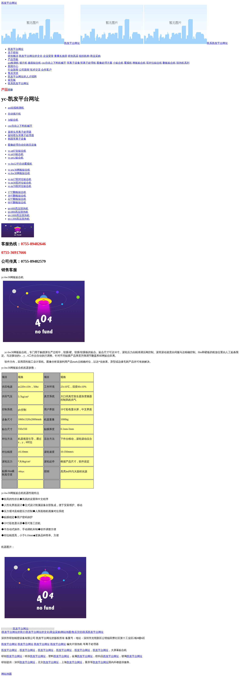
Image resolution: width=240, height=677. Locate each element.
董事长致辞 (60, 56)
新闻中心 (13, 66)
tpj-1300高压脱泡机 (19, 218)
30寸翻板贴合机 (17, 195)
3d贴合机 (13, 119)
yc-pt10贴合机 (16, 154)
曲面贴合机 (34, 62)
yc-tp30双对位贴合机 (19, 182)
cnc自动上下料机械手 (54, 62)
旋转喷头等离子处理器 (21, 135)
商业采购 (95, 56)
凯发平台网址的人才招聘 (22, 76)
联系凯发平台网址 (217, 43)
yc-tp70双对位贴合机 (19, 186)
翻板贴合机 (169, 62)
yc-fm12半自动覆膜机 (20, 163)
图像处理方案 (104, 62)
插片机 (23, 62)
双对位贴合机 (154, 62)
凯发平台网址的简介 (13, 632)
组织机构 (84, 56)
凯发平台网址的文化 (30, 56)
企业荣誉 (48, 56)
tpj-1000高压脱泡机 (19, 215)
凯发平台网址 (9, 2)
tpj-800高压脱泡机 (18, 212)
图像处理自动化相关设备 (22, 144)
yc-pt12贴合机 (16, 157)
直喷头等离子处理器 (19, 132)
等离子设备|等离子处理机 (81, 62)
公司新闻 (24, 69)
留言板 (12, 80)
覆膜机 (128, 62)
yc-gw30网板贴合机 (19, 169)
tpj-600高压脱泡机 (18, 208)
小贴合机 (118, 62)
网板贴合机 (139, 62)
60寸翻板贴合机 (17, 202)
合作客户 (46, 69)
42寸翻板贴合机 (17, 199)
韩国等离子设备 (17, 138)
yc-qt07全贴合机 (17, 150)
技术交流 (35, 69)
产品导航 (13, 59)
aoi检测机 (13, 62)
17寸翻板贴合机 (17, 192)
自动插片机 (14, 113)
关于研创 (13, 52)
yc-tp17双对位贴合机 (19, 179)
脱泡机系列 (182, 62)
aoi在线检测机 (16, 107)
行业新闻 (13, 69)
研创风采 (73, 56)
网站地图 (66, 632)
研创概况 (13, 56)
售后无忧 (13, 73)
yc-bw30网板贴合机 (19, 173)
